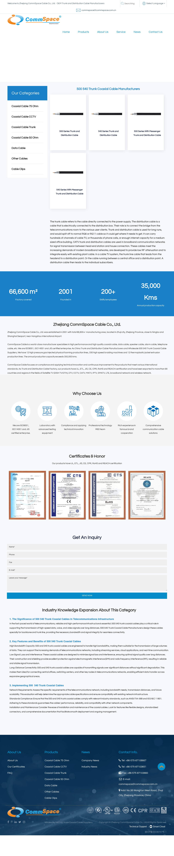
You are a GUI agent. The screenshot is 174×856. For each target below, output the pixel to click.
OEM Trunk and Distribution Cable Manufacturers (80, 3)
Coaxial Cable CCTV (24, 116)
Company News (90, 760)
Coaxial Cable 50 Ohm (25, 137)
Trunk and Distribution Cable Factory (39, 369)
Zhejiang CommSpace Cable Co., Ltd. (25, 332)
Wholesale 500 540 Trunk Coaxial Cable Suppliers (68, 822)
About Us (102, 32)
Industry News (89, 766)
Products (83, 32)
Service (120, 32)
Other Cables (20, 158)
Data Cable (18, 148)
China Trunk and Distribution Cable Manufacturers (99, 348)
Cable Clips (18, 169)
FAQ (9, 773)
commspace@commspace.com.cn (99, 10)
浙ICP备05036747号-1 (156, 832)
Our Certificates (16, 766)
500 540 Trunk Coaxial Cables (64, 641)
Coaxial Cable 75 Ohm (25, 106)
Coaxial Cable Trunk (24, 127)
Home (66, 32)
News (137, 32)
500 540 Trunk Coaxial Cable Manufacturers (121, 628)
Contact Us (155, 32)
